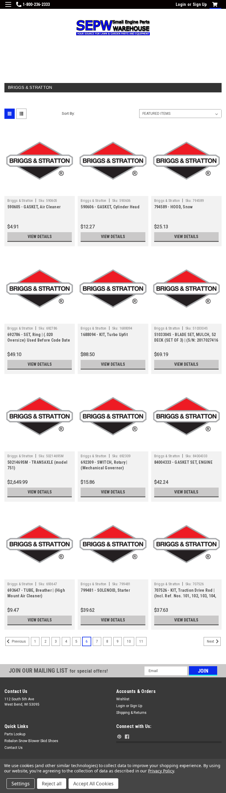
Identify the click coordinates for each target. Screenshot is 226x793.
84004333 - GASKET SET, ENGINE (183, 462)
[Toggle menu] (8, 8)
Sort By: (68, 113)
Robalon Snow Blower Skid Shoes (31, 741)
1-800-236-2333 (36, 4)
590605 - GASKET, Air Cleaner (34, 207)
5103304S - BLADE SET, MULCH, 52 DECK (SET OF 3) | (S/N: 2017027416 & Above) (186, 340)
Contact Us (13, 748)
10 (129, 641)
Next (211, 641)
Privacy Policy (161, 771)
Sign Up (200, 4)
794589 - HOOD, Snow (173, 207)
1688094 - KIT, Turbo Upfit (104, 334)
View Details (40, 236)
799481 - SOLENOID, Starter (105, 590)
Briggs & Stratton (20, 201)
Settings (20, 783)
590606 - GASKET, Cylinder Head (110, 207)
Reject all (52, 783)
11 (141, 641)
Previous (18, 641)
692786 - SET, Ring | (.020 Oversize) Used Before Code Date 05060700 (38, 340)
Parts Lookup (14, 734)
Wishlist (122, 699)
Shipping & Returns (131, 713)
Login (181, 4)
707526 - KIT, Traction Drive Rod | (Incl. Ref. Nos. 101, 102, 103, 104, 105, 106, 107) (185, 596)
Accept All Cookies (93, 783)
